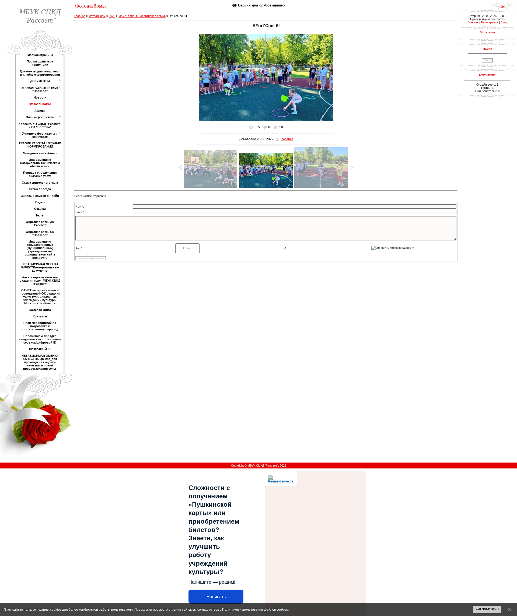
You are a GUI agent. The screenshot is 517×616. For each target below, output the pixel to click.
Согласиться (487, 608)
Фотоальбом (97, 16)
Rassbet (287, 139)
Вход (504, 22)
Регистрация (489, 22)
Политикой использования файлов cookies (255, 609)
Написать (216, 596)
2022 (112, 16)
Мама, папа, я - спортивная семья (142, 16)
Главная (79, 16)
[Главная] (502, 4)
